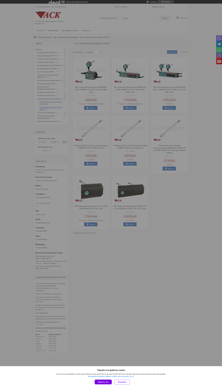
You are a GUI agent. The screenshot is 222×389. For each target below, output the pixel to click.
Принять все (103, 382)
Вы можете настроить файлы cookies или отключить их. (110, 376)
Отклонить (122, 382)
